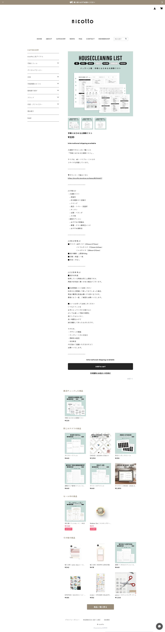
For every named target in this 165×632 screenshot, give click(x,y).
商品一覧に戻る (100, 607)
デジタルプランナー (35, 70)
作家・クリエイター (35, 104)
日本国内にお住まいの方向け (100, 373)
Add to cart (100, 366)
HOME (39, 39)
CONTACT (90, 39)
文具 (29, 77)
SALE (29, 118)
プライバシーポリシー (72, 620)
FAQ (80, 39)
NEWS (72, 39)
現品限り (31, 111)
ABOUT (49, 39)
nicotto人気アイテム (35, 57)
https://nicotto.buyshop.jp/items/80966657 (85, 178)
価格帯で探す (32, 91)
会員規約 (107, 620)
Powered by (98, 628)
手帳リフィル (32, 63)
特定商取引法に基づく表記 (91, 620)
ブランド (31, 98)
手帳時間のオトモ (34, 84)
